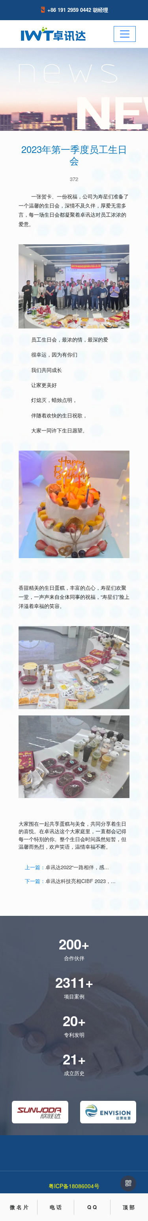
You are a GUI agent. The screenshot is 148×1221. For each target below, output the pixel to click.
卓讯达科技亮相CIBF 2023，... (80, 881)
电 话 (56, 1207)
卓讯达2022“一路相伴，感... (77, 867)
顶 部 (129, 1207)
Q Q (92, 1207)
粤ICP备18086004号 (74, 1186)
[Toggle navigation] (125, 34)
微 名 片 (19, 1207)
